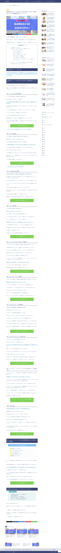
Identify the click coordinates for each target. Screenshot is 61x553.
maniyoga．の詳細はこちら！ (22, 433)
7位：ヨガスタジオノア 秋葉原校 (19, 56)
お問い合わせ (27, 1)
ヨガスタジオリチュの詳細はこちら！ (22, 363)
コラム (44, 122)
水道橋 (20, 72)
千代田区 (44, 132)
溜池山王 (27, 72)
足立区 (44, 155)
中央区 (44, 130)
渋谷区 (44, 146)
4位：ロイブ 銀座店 (17, 53)
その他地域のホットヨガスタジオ (47, 117)
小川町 (8, 75)
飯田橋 (22, 72)
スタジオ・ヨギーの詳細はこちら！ (22, 299)
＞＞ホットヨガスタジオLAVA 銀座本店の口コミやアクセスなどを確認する (19, 129)
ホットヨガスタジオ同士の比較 (47, 125)
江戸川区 (44, 141)
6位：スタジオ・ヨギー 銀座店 (18, 55)
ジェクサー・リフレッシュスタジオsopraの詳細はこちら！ (22, 400)
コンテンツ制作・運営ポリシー (50, 1)
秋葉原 (14, 72)
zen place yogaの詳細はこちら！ (22, 200)
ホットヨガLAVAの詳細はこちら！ (22, 125)
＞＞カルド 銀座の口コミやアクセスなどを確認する (15, 166)
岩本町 (11, 75)
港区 (43, 148)
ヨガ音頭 (7, 1)
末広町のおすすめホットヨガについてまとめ (18, 63)
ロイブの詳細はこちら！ (22, 236)
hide (24, 45)
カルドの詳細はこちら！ (22, 163)
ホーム (22, 1)
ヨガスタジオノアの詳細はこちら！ (22, 331)
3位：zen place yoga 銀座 (18, 52)
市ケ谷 (25, 72)
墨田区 (44, 137)
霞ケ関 (35, 72)
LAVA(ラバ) (45, 114)
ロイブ (44, 128)
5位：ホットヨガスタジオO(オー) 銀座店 (20, 54)
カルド (44, 120)
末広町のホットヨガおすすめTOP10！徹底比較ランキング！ (21, 48)
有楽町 (7, 72)
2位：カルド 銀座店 (17, 51)
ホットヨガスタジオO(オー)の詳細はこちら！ (22, 271)
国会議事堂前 (31, 72)
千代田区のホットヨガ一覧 (15, 47)
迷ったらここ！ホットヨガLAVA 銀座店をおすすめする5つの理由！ (22, 62)
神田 (12, 72)
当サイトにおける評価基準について (37, 1)
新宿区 (44, 139)
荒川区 (44, 150)
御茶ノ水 (16, 72)
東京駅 (10, 72)
